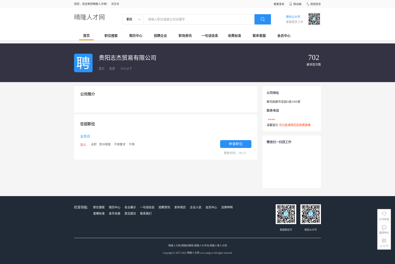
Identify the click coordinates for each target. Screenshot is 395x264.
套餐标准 (99, 213)
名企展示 (130, 207)
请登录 (115, 3)
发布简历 (180, 207)
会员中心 (283, 35)
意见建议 (130, 213)
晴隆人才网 (89, 17)
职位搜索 (111, 35)
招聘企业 (160, 35)
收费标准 (234, 35)
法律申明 (227, 207)
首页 (86, 35)
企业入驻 (195, 207)
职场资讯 (185, 35)
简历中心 (135, 35)
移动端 (297, 4)
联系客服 (259, 35)
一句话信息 (210, 35)
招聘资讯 (164, 207)
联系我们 (146, 213)
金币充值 (114, 213)
